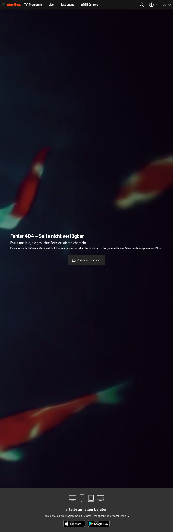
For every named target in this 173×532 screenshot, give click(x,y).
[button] (142, 4)
